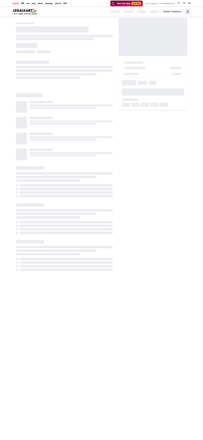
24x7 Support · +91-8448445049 (160, 3)
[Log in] (188, 12)
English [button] (15, 3)
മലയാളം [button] (49, 3)
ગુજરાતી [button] (58, 3)
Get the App (128, 3)
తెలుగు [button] (40, 3)
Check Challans (172, 11)
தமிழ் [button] (34, 3)
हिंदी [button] (22, 3)
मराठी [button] (65, 3)
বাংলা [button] (27, 3)
